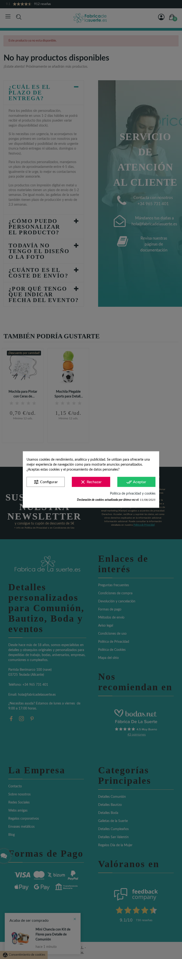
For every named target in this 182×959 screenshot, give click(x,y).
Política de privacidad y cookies (132, 493)
